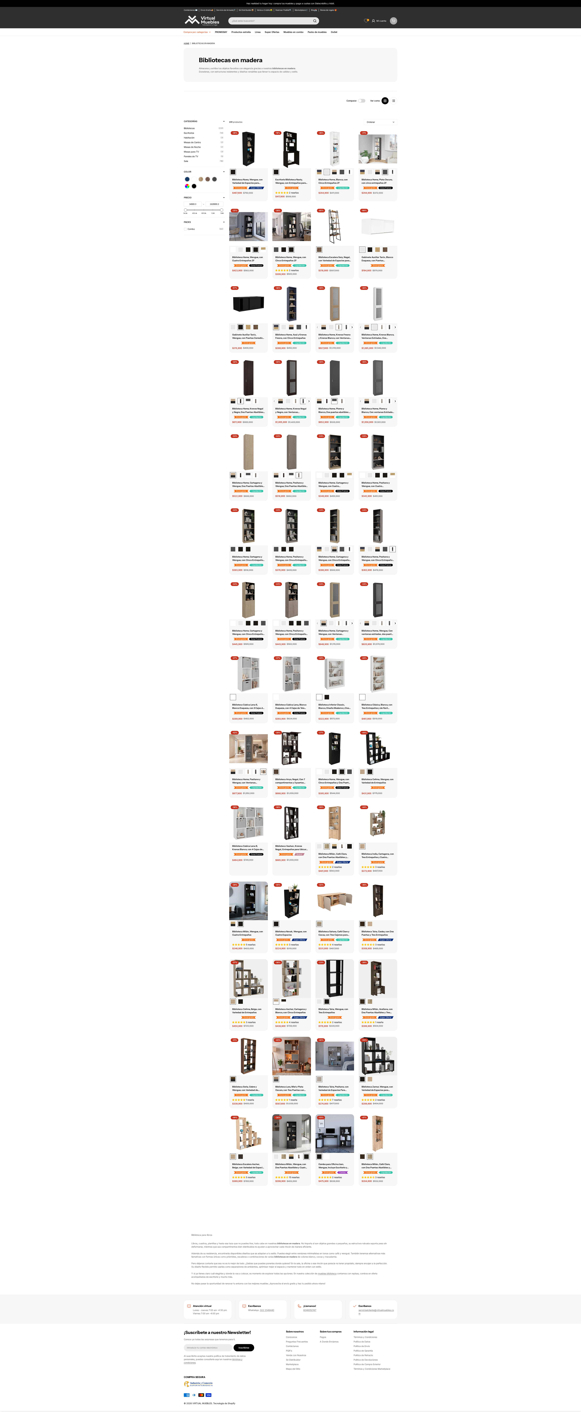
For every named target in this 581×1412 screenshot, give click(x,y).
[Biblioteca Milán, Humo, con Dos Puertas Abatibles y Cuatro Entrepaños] (342, 846)
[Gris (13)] (214, 179)
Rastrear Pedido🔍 (284, 10)
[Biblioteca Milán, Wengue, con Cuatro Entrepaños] (248, 901)
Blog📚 (314, 10)
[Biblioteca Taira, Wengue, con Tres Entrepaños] (334, 978)
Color (187, 171)
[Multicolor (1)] (187, 186)
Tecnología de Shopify (224, 1403)
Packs (187, 222)
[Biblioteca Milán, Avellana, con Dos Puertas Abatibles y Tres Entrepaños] (378, 978)
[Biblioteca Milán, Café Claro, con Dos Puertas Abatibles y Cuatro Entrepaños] (334, 823)
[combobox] (273, 21)
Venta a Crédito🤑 (264, 10)
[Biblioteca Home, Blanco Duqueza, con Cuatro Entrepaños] (241, 250)
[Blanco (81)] (194, 179)
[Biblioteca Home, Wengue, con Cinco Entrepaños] (284, 250)
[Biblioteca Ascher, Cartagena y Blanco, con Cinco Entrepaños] (291, 978)
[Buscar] (315, 21)
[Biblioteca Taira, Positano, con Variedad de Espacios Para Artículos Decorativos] (334, 1056)
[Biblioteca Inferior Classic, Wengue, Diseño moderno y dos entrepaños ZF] (327, 697)
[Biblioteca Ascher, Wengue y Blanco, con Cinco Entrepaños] (284, 1002)
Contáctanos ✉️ (190, 10)
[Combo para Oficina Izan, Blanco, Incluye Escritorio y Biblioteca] (327, 1157)
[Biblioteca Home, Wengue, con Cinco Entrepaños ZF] (291, 226)
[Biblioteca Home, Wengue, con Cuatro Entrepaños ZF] (248, 226)
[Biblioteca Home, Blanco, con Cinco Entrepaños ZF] (334, 149)
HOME (186, 43)
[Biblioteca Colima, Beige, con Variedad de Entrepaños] (362, 772)
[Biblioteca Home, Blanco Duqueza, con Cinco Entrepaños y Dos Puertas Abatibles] (241, 623)
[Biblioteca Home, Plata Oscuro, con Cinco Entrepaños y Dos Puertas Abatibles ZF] (263, 623)
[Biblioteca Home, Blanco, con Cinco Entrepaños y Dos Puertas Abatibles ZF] (233, 623)
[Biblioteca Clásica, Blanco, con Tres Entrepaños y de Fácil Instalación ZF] (378, 674)
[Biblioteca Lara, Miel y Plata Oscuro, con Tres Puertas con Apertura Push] (291, 1056)
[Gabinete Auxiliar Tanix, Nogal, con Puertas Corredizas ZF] (385, 250)
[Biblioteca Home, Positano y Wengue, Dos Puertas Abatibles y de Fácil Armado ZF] (256, 401)
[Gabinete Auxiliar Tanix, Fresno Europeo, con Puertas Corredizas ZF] (377, 250)
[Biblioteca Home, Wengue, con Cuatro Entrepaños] (248, 250)
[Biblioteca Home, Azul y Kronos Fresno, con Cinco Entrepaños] (319, 172)
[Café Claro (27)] (201, 179)
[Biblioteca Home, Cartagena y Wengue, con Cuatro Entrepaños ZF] (334, 452)
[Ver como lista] (393, 100)
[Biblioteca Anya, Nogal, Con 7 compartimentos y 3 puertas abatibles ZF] (291, 748)
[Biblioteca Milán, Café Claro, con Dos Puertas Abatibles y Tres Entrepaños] (370, 1002)
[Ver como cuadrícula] (385, 100)
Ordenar (371, 122)
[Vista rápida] (263, 136)
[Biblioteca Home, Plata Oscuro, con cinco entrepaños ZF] (342, 172)
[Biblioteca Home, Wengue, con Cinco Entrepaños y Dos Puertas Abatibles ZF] (256, 623)
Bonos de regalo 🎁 (328, 10)
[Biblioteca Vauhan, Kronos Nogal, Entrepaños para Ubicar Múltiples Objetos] (291, 823)
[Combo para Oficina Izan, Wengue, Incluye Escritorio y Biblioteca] (334, 1133)
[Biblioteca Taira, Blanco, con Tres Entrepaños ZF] (319, 1002)
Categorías (190, 121)
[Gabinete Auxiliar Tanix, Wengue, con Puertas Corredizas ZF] (370, 250)
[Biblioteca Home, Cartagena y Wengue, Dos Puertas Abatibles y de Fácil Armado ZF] (233, 401)
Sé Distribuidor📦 (246, 10)
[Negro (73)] (194, 186)
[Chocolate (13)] (207, 179)
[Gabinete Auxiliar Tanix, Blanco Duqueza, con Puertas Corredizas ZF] (378, 226)
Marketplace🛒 (301, 10)
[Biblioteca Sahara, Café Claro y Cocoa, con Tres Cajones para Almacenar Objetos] (334, 901)
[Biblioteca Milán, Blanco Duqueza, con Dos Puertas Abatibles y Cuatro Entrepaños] (319, 846)
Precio (188, 197)
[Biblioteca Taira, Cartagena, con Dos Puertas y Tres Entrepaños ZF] (370, 924)
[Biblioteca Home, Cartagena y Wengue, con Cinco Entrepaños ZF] (334, 172)
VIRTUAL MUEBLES (202, 1403)
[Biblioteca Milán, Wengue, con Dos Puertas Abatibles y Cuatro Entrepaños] (349, 846)
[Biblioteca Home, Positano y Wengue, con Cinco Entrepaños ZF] (349, 172)
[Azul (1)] (187, 179)
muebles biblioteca (327, 1273)
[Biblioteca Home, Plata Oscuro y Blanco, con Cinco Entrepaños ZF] (276, 250)
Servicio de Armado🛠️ (226, 10)
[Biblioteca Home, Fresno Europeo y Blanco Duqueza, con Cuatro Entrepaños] (263, 250)
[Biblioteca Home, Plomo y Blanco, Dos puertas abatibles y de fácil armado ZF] (248, 401)
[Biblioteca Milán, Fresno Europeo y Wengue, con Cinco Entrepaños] (233, 924)
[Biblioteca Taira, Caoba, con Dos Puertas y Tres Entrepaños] (378, 901)
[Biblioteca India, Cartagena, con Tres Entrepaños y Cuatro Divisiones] (378, 823)
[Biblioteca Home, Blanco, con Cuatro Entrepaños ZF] (233, 250)
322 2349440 (267, 1310)
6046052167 (309, 1310)
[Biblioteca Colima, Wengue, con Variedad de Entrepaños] (378, 748)
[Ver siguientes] (352, 327)
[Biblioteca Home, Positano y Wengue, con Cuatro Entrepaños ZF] (378, 452)
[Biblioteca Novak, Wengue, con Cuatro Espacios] (291, 901)
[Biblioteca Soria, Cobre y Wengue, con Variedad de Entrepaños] (248, 1056)
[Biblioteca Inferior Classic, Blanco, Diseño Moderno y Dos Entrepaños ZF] (334, 674)
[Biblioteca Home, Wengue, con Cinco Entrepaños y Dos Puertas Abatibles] (248, 623)
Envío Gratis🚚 (207, 10)
